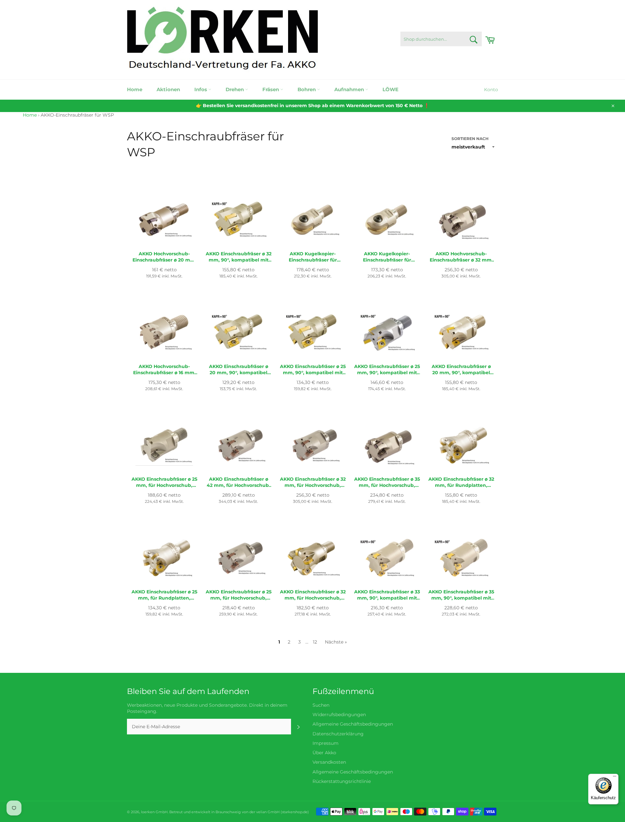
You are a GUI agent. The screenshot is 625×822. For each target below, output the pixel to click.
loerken (148, 812)
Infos (201, 89)
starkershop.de (295, 812)
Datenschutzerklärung (338, 734)
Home (134, 89)
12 (315, 642)
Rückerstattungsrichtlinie (341, 781)
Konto (491, 89)
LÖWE (390, 89)
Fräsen (271, 89)
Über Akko (324, 753)
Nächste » (336, 642)
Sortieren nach (470, 138)
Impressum (325, 743)
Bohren (307, 89)
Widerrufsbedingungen (339, 714)
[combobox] (441, 39)
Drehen (235, 89)
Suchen (320, 705)
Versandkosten (329, 762)
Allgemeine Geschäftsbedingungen (352, 724)
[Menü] (614, 778)
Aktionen (168, 89)
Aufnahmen (349, 89)
